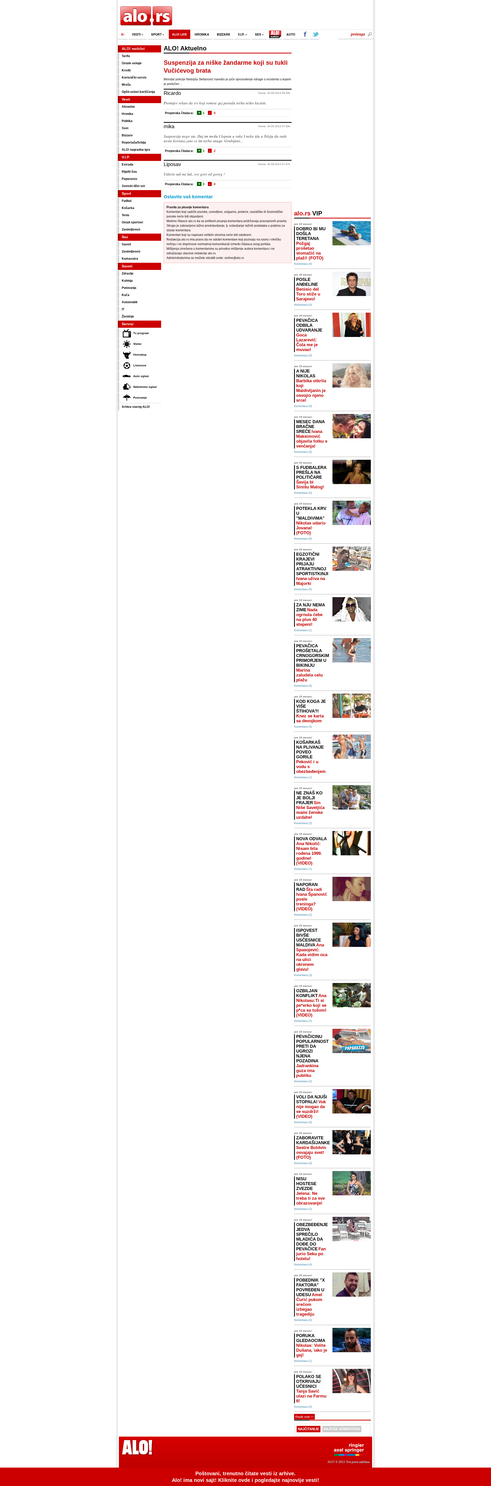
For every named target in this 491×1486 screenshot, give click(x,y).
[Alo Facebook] (304, 35)
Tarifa (126, 56)
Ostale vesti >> (304, 1416)
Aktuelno (128, 106)
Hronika (127, 114)
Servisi (127, 324)
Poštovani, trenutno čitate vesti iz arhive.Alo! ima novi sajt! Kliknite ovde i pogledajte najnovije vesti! (245, 1477)
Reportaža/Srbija (134, 142)
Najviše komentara (342, 1429)
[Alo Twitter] (314, 35)
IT (123, 309)
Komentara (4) (303, 1264)
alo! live (179, 34)
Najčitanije (308, 1429)
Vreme (137, 343)
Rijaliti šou (129, 171)
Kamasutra (130, 258)
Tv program (141, 333)
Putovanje (140, 397)
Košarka (128, 208)
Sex (125, 237)
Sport (126, 193)
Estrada (127, 164)
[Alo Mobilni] (275, 35)
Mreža (126, 84)
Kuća (125, 295)
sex (258, 34)
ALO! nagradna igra (136, 149)
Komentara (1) (303, 630)
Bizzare (127, 135)
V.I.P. (241, 34)
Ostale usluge (132, 63)
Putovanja (129, 288)
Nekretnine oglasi (145, 386)
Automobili (129, 302)
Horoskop (140, 354)
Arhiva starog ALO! (136, 407)
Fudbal (126, 201)
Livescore (139, 365)
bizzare (223, 34)
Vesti (126, 99)
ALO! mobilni (133, 49)
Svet (125, 128)
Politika (127, 121)
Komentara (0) (303, 263)
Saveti (126, 244)
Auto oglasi (141, 376)
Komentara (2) (303, 914)
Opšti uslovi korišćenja (138, 92)
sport (156, 34)
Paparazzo (129, 179)
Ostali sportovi (132, 222)
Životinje (128, 316)
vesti (136, 34)
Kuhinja (127, 280)
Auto (290, 34)
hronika (202, 34)
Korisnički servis (134, 77)
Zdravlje (127, 273)
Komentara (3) (303, 823)
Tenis (125, 215)
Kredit (126, 70)
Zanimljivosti (131, 229)
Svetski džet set (133, 186)
